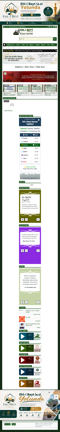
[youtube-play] (55, 26)
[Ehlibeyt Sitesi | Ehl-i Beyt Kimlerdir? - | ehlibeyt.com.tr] (23, 31)
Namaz (31, 44)
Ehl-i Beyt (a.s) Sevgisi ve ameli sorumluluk (28, 50)
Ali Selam (37, 321)
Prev (4, 89)
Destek (5, 47)
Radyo (15, 47)
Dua (27, 44)
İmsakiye (38, 44)
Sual (48, 44)
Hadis (23, 44)
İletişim (11, 47)
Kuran (17, 44)
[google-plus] (51, 26)
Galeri (52, 44)
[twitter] (49, 26)
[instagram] (53, 26)
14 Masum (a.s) (10, 44)
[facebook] (48, 26)
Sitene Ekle (7, 424)
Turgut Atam (37, 314)
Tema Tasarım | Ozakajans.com (30, 430)
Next (56, 89)
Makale (43, 44)
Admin (38, 327)
